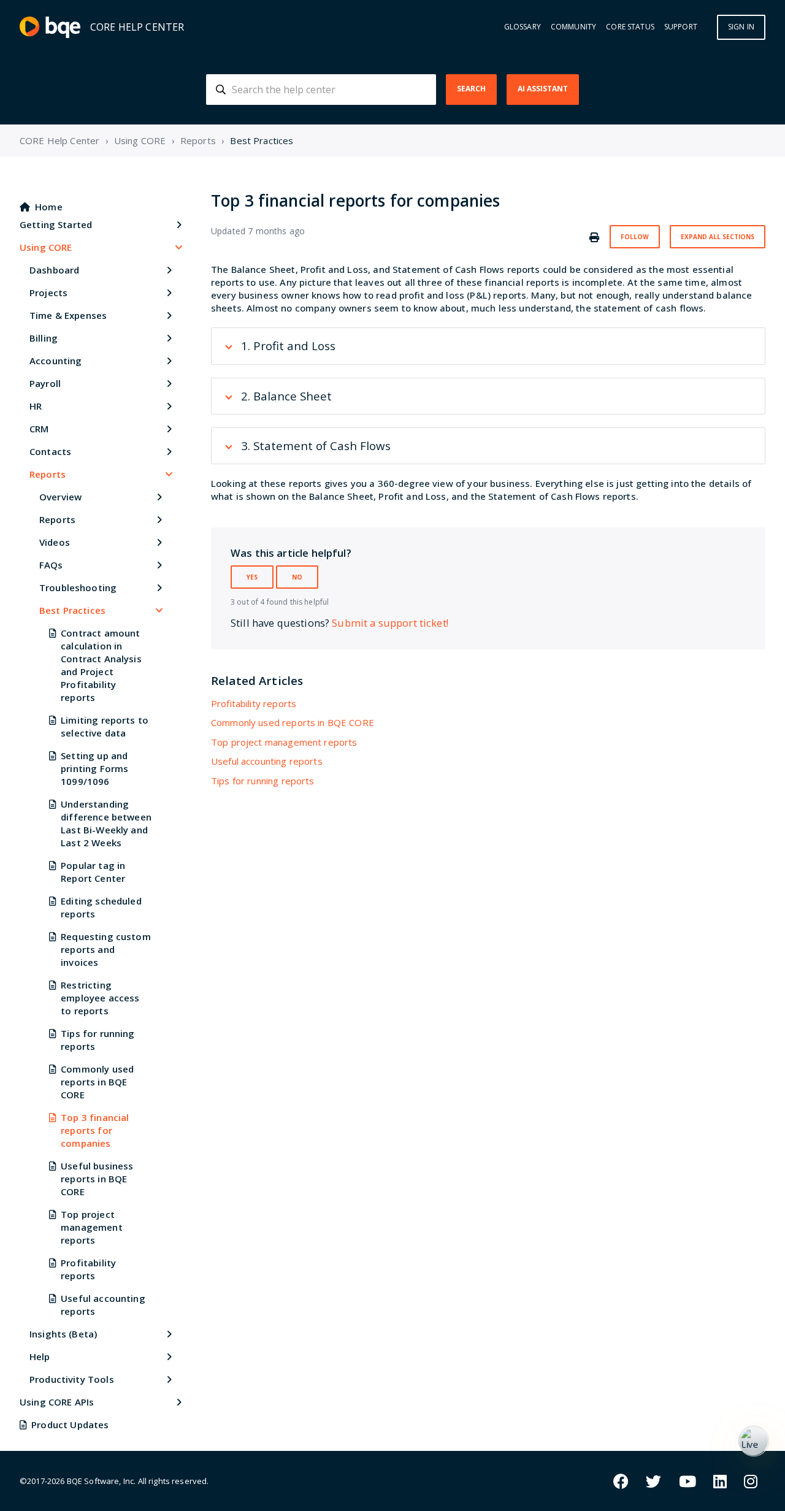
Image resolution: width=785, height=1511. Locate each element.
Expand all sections (717, 236)
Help (39, 1356)
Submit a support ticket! (390, 623)
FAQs (51, 565)
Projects (48, 292)
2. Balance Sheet (286, 396)
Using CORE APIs (57, 1402)
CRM (38, 429)
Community (573, 27)
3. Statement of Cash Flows (316, 445)
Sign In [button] (741, 26)
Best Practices (261, 140)
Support (680, 27)
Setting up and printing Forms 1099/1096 (94, 768)
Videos (54, 542)
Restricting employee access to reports (100, 998)
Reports (198, 140)
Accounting (55, 360)
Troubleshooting (78, 587)
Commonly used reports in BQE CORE (97, 1082)
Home (49, 207)
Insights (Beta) (63, 1334)
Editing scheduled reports (101, 907)
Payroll (45, 383)
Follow (635, 236)
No (297, 577)
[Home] (50, 27)
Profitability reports (88, 1269)
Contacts (50, 451)
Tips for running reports (97, 1039)
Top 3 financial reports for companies (95, 1130)
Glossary (522, 27)
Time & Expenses (68, 315)
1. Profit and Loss (288, 345)
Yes (252, 577)
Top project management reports (92, 1227)
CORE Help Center (59, 140)
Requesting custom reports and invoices (106, 949)
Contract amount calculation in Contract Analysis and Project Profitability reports (101, 665)
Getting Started (56, 224)
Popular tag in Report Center (93, 871)
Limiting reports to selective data (104, 726)
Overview (60, 497)
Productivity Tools (71, 1379)
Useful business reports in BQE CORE (97, 1179)
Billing (43, 338)
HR (35, 406)
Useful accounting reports (103, 1304)
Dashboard (54, 270)
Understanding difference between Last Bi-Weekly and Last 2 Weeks (106, 823)
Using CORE (140, 140)
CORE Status (630, 27)
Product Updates (70, 1424)
